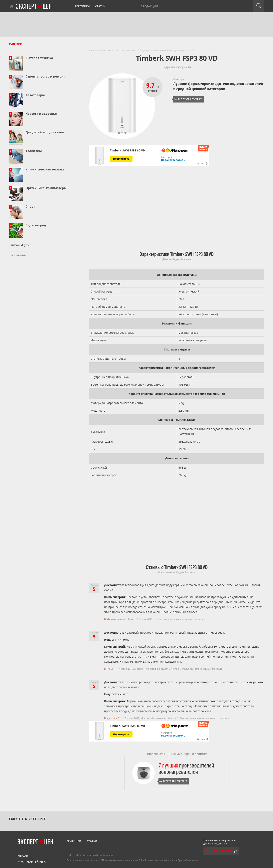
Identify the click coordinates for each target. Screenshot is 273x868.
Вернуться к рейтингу (188, 99)
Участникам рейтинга (32, 861)
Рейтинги (82, 6)
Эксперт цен (34, 7)
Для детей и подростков (45, 132)
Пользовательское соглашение (83, 860)
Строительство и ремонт (45, 76)
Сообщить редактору (218, 850)
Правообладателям (188, 860)
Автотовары (35, 95)
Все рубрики (18, 255)
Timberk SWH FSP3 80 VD (127, 150)
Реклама (23, 855)
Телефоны (34, 151)
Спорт (30, 206)
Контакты (108, 854)
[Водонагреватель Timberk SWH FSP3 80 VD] (99, 155)
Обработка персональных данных (157, 860)
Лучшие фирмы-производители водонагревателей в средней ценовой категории (218, 86)
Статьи (100, 6)
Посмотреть (121, 158)
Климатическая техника (45, 169)
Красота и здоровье (41, 113)
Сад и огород (36, 225)
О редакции (149, 6)
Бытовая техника (39, 58)
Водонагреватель (173, 159)
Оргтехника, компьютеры (46, 188)
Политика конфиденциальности (119, 860)
